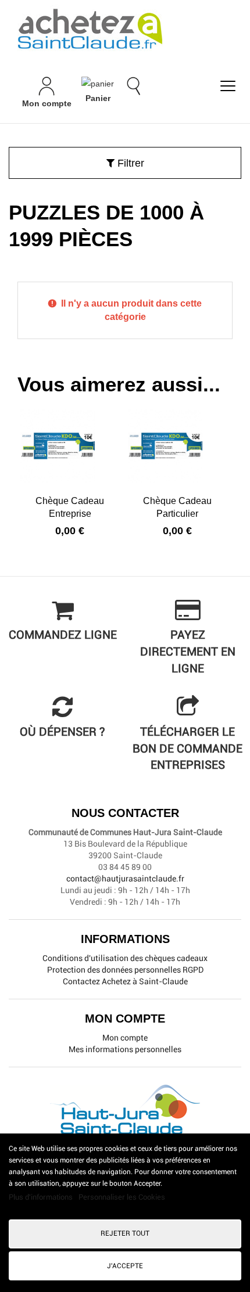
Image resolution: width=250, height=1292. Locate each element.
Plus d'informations (41, 1197)
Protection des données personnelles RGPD (125, 969)
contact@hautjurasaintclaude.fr (125, 878)
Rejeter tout (125, 1233)
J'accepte (125, 1266)
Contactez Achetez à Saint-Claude (125, 981)
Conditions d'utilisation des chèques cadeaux (125, 958)
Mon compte (125, 1037)
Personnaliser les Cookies (121, 1197)
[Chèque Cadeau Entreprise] (69, 446)
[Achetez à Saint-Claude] (125, 29)
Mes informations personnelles (125, 1049)
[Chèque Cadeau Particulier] (177, 446)
